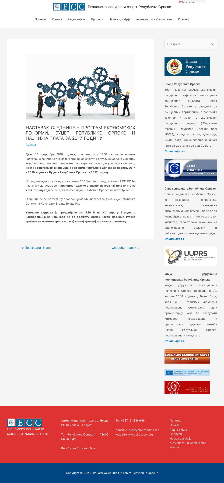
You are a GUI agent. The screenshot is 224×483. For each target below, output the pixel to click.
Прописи (97, 19)
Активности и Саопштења (154, 19)
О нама (57, 19)
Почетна (41, 19)
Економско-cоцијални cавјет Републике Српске (129, 7)
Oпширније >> (174, 151)
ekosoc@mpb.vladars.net (142, 430)
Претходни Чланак (36, 247)
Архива (31, 144)
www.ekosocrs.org (140, 434)
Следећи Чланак (126, 247)
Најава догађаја (120, 19)
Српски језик (188, 2)
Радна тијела (76, 19)
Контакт (183, 19)
